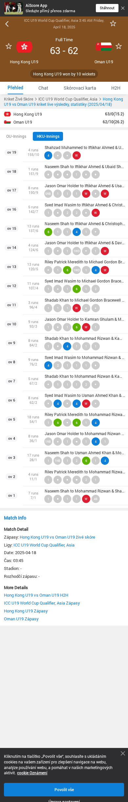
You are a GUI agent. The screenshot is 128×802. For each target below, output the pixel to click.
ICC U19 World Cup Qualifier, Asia (44, 545)
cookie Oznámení (32, 772)
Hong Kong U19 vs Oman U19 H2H (36, 595)
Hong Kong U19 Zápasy (26, 611)
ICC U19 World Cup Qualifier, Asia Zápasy (42, 603)
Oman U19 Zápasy (21, 619)
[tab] (15, 88)
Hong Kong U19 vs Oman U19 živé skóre (57, 537)
